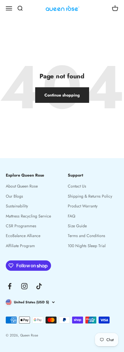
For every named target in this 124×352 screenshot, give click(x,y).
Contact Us (77, 186)
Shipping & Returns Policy (90, 196)
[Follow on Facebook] (10, 286)
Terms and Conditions (86, 236)
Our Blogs (14, 196)
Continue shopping (62, 95)
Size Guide (77, 226)
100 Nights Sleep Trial (87, 246)
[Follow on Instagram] (24, 286)
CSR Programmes (21, 226)
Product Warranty (82, 206)
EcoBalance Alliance (23, 236)
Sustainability (17, 206)
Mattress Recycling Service (28, 216)
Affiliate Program (20, 246)
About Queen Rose (22, 186)
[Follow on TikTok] (39, 286)
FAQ (71, 216)
